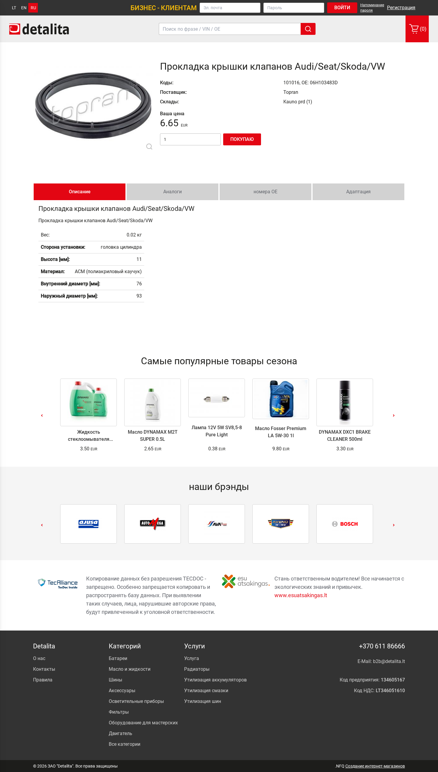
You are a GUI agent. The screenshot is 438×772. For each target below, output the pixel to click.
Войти (342, 7)
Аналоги (172, 191)
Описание (80, 191)
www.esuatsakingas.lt (300, 595)
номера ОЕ (265, 191)
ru (33, 7)
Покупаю (242, 139)
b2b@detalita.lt (389, 661)
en (24, 7)
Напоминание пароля (372, 8)
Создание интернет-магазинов (375, 766)
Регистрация (401, 7)
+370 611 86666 (382, 646)
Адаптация (358, 191)
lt (14, 7)
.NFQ (339, 766)
